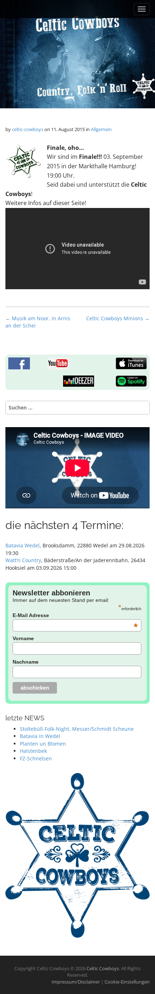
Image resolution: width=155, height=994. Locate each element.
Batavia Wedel (22, 545)
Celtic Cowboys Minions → (118, 318)
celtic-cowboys (27, 129)
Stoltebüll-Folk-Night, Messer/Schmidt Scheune (77, 728)
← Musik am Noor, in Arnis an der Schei (37, 322)
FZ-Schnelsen (36, 758)
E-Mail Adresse (75, 615)
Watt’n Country (23, 560)
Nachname (26, 662)
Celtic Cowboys (103, 968)
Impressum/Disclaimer (76, 981)
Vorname (23, 638)
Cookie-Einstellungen (127, 981)
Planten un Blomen (43, 743)
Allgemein (101, 129)
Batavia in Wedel (40, 736)
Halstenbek (33, 750)
